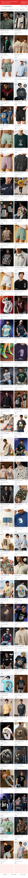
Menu (5, 874)
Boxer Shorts (22, 9)
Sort (24, 874)
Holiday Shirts (11, 9)
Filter (14, 874)
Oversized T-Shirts (4, 9)
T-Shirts (17, 9)
